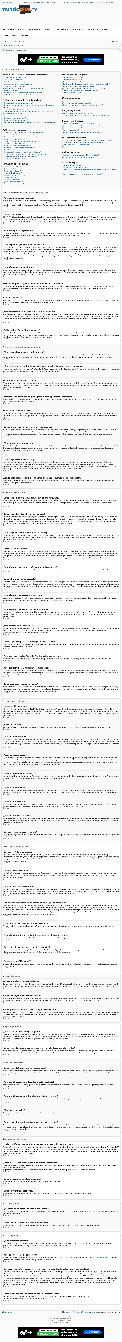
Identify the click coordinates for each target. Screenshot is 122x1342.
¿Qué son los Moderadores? (72, 80)
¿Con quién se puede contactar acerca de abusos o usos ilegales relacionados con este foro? (89, 171)
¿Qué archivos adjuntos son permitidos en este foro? (80, 155)
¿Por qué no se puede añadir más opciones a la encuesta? (23, 141)
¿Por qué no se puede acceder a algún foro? (18, 145)
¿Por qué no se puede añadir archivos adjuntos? (19, 148)
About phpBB (53, 1246)
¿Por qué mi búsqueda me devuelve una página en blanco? (82, 128)
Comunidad (9, 35)
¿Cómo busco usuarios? (70, 130)
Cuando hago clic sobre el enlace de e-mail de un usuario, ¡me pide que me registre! (29, 123)
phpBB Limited (85, 1243)
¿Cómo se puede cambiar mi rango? (15, 120)
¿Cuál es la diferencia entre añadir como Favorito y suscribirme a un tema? (88, 140)
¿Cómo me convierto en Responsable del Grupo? (79, 86)
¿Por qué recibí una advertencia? (14, 150)
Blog (104, 29)
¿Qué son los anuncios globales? (14, 175)
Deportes (33, 29)
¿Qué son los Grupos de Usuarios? (74, 82)
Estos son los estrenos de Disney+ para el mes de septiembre (29, 2)
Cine (46, 29)
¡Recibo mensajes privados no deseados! (76, 103)
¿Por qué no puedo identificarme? (14, 86)
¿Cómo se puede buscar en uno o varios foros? (78, 124)
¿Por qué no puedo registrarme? (14, 82)
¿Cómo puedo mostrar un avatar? (14, 118)
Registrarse (19, 45)
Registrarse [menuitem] (117, 41)
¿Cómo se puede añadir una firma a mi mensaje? (20, 137)
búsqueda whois (53, 1274)
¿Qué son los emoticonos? (12, 171)
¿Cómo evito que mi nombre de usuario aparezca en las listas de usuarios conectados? (28, 106)
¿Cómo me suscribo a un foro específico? (76, 145)
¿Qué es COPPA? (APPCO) (12, 80)
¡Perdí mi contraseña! (10, 90)
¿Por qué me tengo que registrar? (14, 77)
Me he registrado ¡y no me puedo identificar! (18, 84)
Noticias (7, 29)
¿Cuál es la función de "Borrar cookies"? (17, 95)
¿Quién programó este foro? (71, 165)
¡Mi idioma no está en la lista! (13, 114)
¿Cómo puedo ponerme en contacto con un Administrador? (82, 174)
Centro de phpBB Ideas (102, 1257)
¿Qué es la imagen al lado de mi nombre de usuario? (21, 116)
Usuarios (20, 41)
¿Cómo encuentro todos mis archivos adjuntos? (78, 157)
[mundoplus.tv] (19, 9)
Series (21, 29)
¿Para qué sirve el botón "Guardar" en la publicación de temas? (24, 154)
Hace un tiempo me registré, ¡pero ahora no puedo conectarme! (24, 88)
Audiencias (77, 29)
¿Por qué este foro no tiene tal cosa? (75, 167)
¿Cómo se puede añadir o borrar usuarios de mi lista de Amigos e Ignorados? (88, 115)
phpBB (5, 418)
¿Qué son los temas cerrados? (13, 182)
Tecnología (62, 29)
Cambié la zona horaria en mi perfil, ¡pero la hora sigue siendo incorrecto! (28, 112)
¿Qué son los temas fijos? (12, 180)
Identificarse (8, 45)
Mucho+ (91, 29)
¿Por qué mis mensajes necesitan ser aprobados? (20, 156)
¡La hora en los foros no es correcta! (15, 109)
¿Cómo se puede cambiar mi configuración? (18, 103)
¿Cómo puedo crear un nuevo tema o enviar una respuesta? (23, 133)
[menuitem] (108, 41)
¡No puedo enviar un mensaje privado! (75, 101)
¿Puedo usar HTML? (10, 169)
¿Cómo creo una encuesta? (12, 139)
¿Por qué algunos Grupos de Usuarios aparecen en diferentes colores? (86, 88)
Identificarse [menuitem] (113, 41)
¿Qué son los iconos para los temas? (15, 184)
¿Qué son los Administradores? (73, 77)
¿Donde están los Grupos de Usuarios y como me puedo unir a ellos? (86, 84)
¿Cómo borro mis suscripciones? (73, 147)
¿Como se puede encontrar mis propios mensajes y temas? (82, 132)
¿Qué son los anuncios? (11, 177)
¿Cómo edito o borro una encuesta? (15, 143)
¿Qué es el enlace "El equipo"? (73, 93)
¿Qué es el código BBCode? (12, 167)
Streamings (25, 35)
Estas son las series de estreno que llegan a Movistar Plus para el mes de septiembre (80, 2)
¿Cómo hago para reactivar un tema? (15, 158)
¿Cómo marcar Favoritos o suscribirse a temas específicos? (83, 142)
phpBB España (68, 1320)
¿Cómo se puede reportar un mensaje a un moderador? (22, 152)
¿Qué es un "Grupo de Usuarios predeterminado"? (79, 90)
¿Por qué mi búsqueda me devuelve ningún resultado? (81, 126)
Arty (57, 1318)
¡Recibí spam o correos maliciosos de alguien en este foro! (82, 105)
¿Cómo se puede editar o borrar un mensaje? (18, 135)
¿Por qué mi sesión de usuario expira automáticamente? (22, 93)
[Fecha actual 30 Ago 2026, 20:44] (118, 50)
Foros (9, 41)
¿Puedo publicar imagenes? (12, 173)
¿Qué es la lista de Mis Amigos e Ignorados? (77, 113)
